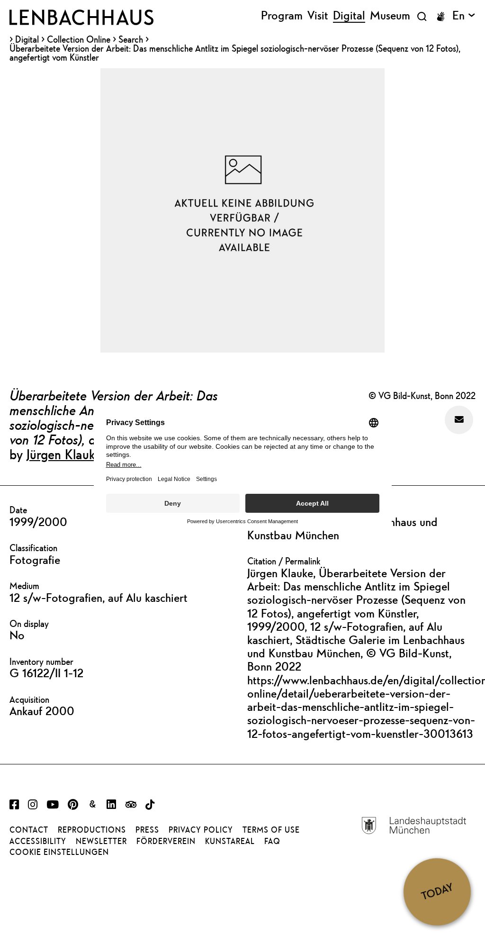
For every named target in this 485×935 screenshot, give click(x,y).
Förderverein (166, 841)
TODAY (437, 891)
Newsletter (101, 841)
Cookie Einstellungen (59, 852)
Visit (317, 15)
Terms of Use (271, 830)
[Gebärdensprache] (440, 16)
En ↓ (464, 15)
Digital (27, 39)
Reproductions (92, 830)
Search (130, 39)
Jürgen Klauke (64, 454)
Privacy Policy (201, 830)
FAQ (272, 841)
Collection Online (78, 39)
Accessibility (37, 841)
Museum (390, 15)
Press (147, 830)
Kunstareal (230, 841)
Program (282, 15)
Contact (28, 830)
